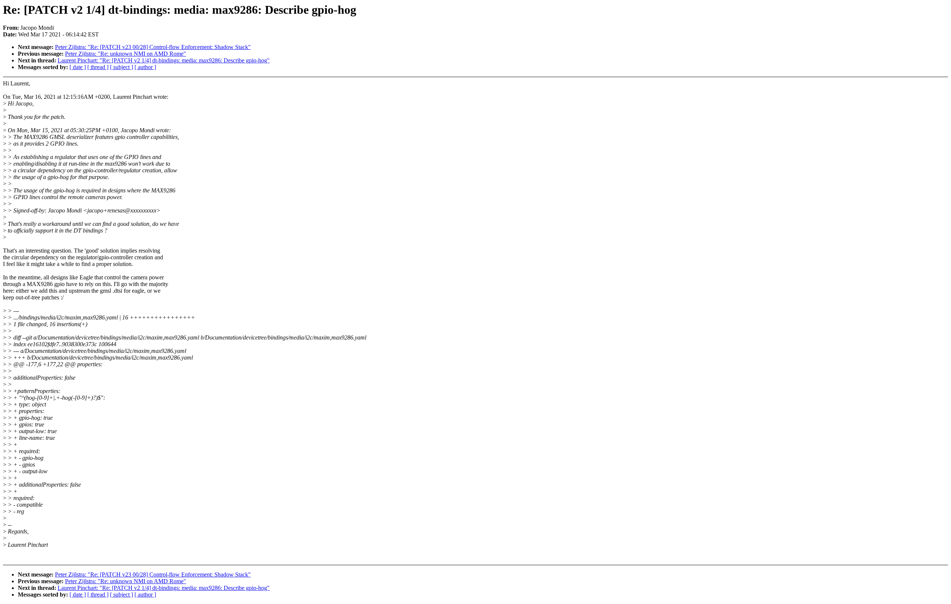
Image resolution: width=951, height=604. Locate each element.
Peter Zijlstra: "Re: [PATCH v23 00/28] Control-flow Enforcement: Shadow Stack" (153, 47)
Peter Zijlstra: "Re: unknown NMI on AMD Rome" (125, 54)
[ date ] (77, 67)
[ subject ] (121, 67)
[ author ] (145, 67)
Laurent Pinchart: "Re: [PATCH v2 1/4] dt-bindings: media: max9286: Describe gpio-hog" (164, 60)
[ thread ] (97, 67)
